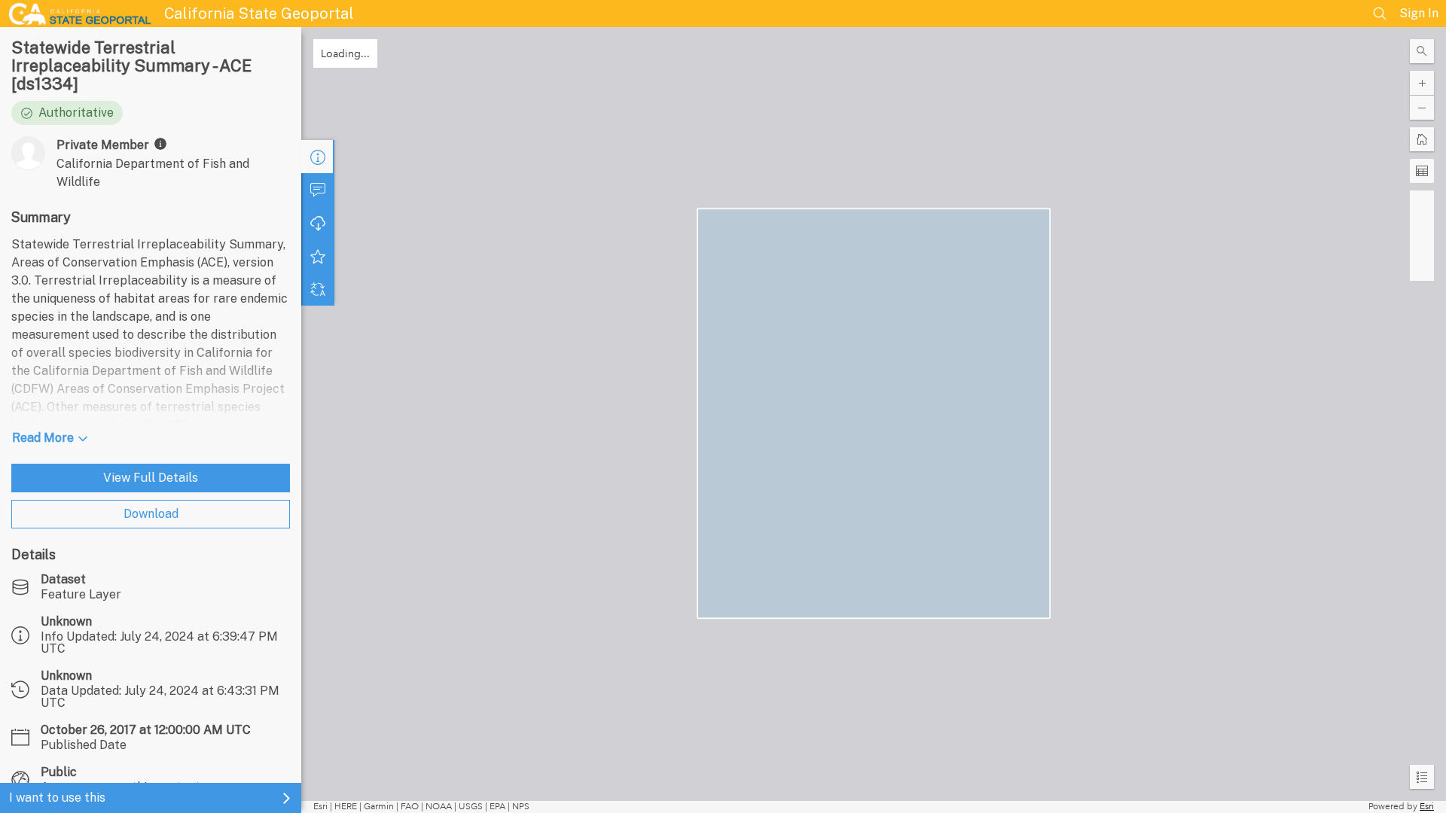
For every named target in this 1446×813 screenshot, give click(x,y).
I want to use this (57, 797)
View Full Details (150, 477)
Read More (43, 438)
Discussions (317, 189)
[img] (160, 143)
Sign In (1418, 13)
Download (151, 514)
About (317, 156)
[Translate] (317, 289)
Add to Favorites (317, 256)
